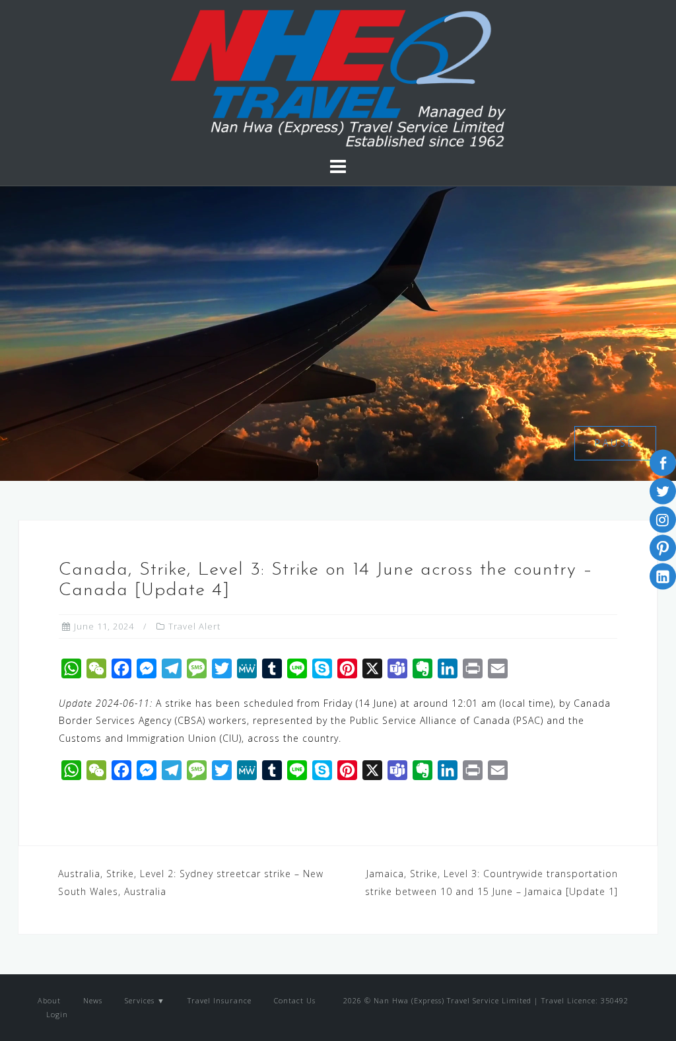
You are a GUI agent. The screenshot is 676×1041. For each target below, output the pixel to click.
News (92, 1000)
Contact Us (295, 1000)
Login (56, 1014)
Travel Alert (194, 626)
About (49, 1000)
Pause (615, 443)
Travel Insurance (219, 1000)
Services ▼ (145, 1000)
